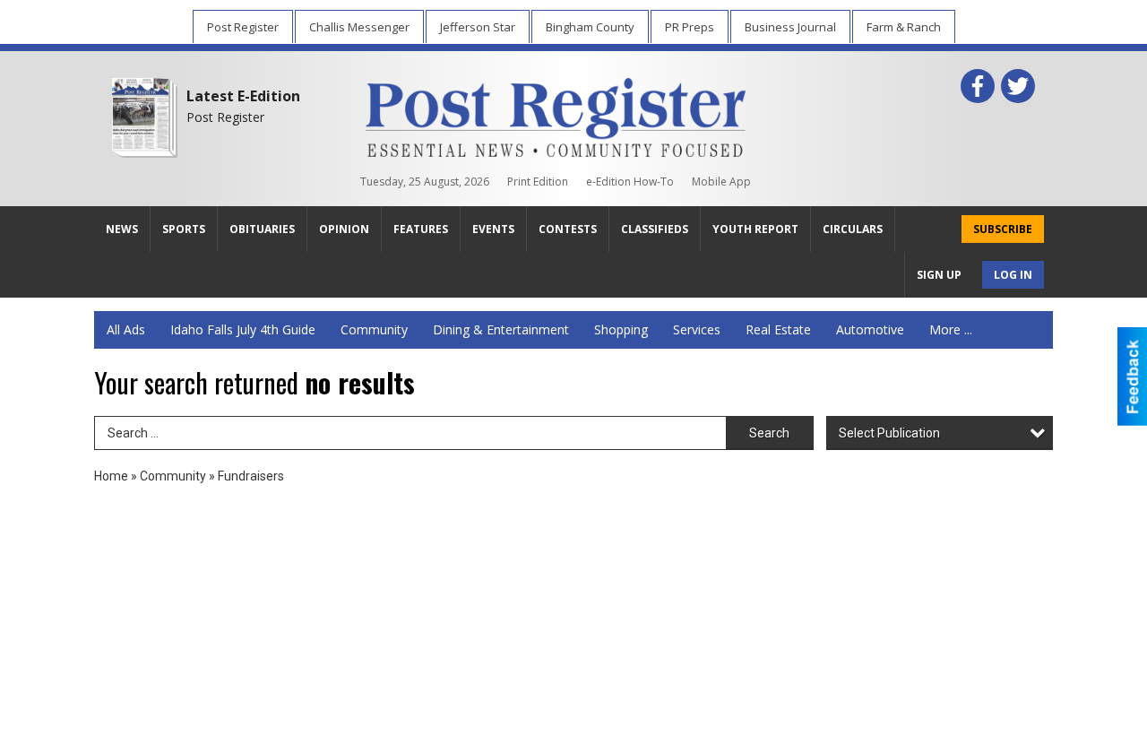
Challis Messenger (359, 27)
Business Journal (790, 27)
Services (696, 329)
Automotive (870, 329)
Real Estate (778, 329)
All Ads (126, 329)
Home (111, 476)
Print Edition (537, 181)
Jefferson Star (477, 27)
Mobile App (721, 181)
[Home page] (556, 114)
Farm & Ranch (904, 27)
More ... (950, 329)
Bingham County (590, 27)
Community (374, 329)
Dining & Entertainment (501, 329)
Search (769, 433)
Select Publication (889, 433)
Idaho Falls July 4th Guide (242, 329)
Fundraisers (251, 476)
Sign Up (939, 274)
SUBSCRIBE (1002, 229)
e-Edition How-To (630, 181)
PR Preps (689, 27)
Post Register (243, 27)
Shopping (621, 329)
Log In (1013, 274)
